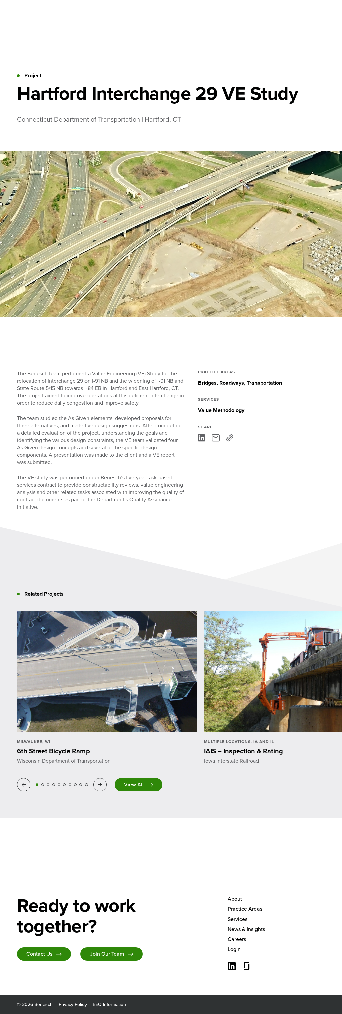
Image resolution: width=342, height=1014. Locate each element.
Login (234, 949)
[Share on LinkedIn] (201, 437)
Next (101, 784)
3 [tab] (48, 784)
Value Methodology (221, 410)
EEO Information (109, 1004)
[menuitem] (276, 899)
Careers (237, 939)
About (235, 899)
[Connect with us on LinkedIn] (232, 967)
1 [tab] (37, 784)
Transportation (264, 383)
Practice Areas (245, 909)
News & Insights (246, 929)
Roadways (231, 383)
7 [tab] (70, 784)
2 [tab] (42, 784)
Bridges (207, 383)
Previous (24, 784)
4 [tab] (53, 784)
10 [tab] (86, 784)
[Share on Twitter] (216, 437)
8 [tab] (75, 784)
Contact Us (39, 954)
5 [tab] (59, 784)
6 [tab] (64, 784)
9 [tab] (80, 784)
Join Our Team (107, 954)
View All (134, 784)
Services (237, 919)
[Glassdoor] (247, 967)
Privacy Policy (73, 1004)
